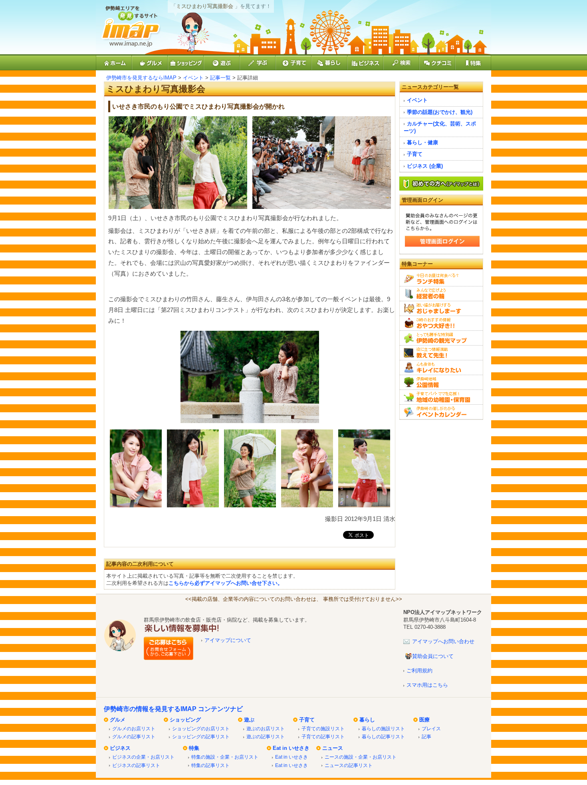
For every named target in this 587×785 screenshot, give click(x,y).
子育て (414, 154)
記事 (426, 736)
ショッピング (185, 720)
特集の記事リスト (210, 765)
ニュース (332, 748)
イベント (193, 78)
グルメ (117, 720)
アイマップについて (227, 640)
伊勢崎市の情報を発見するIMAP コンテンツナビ (173, 709)
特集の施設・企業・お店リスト (224, 756)
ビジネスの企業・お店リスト (143, 756)
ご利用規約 (419, 671)
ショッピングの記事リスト (201, 736)
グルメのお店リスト (133, 728)
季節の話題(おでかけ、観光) (439, 112)
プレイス (431, 728)
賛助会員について (433, 656)
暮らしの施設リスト (383, 728)
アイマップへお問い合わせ (443, 641)
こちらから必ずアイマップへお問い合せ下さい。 (226, 583)
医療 (424, 720)
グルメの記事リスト (133, 736)
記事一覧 (220, 78)
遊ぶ (249, 720)
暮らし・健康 (422, 142)
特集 (194, 748)
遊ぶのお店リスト (265, 728)
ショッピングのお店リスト (201, 728)
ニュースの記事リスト (349, 765)
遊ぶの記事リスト (265, 736)
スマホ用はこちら (427, 685)
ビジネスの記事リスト (136, 765)
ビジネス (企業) (425, 166)
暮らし (367, 720)
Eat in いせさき (291, 748)
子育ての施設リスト (323, 728)
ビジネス (120, 748)
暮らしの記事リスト (383, 736)
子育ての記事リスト (323, 736)
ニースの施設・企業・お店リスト (361, 756)
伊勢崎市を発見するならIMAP (141, 78)
